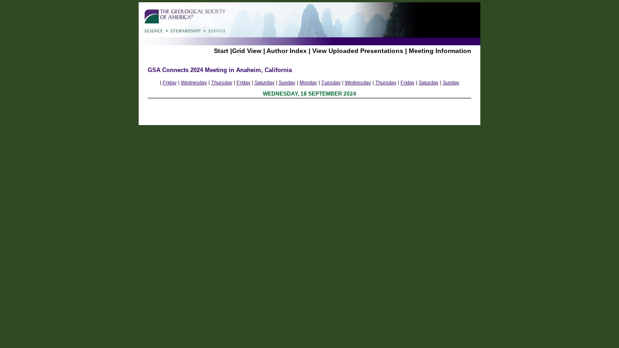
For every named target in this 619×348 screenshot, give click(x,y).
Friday (170, 82)
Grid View (246, 50)
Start (221, 50)
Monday (308, 82)
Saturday (265, 82)
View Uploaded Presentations (357, 50)
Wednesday (194, 82)
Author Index (286, 50)
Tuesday (331, 82)
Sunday (287, 82)
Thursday (221, 82)
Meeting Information (440, 50)
